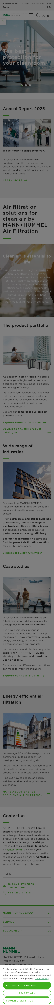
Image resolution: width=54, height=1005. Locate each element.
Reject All (27, 993)
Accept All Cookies (21, 985)
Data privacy (42, 978)
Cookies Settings (19, 1001)
